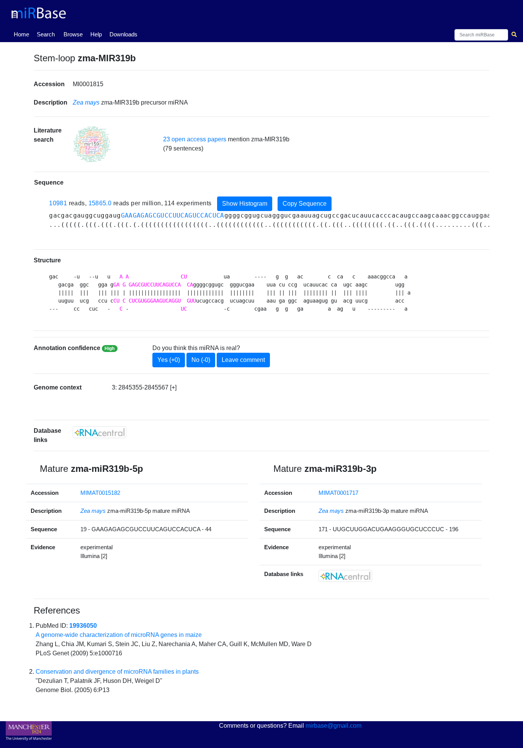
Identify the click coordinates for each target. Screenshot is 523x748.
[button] (92, 144)
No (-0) (200, 360)
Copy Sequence (305, 203)
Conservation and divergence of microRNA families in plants (117, 671)
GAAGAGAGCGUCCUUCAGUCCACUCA (172, 215)
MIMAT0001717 (338, 492)
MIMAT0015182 (100, 492)
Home (23, 34)
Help (96, 34)
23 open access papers (194, 139)
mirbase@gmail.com (333, 725)
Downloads (123, 34)
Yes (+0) (168, 360)
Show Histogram (244, 203)
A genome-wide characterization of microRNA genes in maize (119, 635)
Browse (73, 34)
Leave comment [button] (243, 360)
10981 (58, 203)
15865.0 (100, 203)
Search (46, 34)
